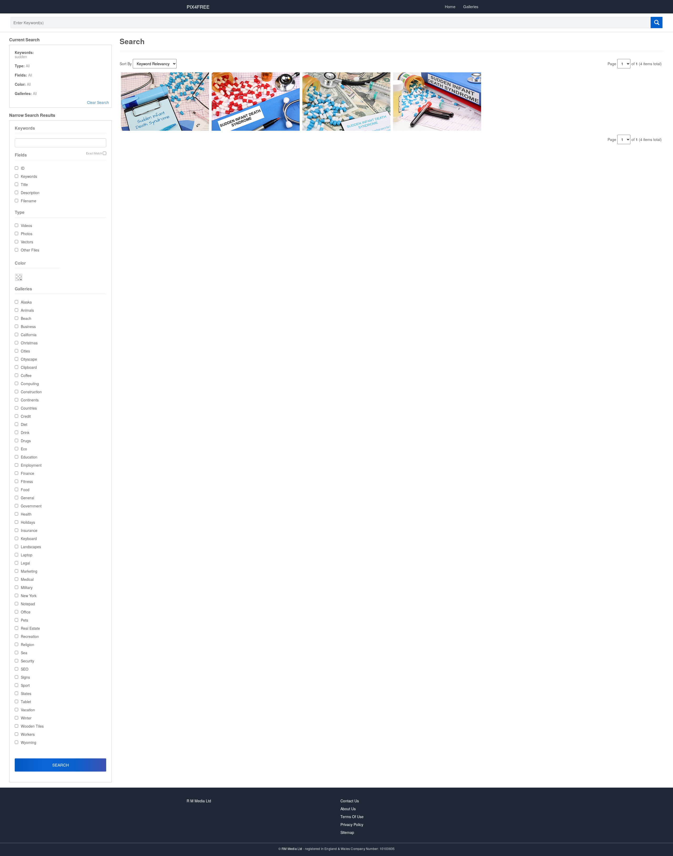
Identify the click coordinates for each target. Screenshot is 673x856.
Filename (28, 200)
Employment (31, 465)
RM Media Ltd (292, 848)
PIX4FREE (198, 6)
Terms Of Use (352, 816)
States (26, 693)
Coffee (26, 375)
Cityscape (29, 359)
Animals (27, 310)
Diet (24, 424)
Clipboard (29, 367)
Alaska (26, 302)
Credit (26, 416)
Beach (26, 318)
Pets (24, 620)
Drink (25, 432)
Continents (30, 399)
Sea (24, 652)
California (29, 334)
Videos (26, 225)
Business (28, 326)
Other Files (30, 250)
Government (31, 505)
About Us (348, 808)
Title (24, 184)
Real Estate (30, 628)
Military (27, 587)
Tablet (26, 701)
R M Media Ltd (199, 800)
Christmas (29, 342)
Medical (27, 579)
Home (450, 6)
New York (29, 595)
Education (29, 457)
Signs (25, 677)
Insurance (29, 530)
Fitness (27, 481)
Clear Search (98, 102)
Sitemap (347, 832)
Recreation (30, 636)
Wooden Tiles (32, 726)
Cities (25, 351)
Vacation (28, 709)
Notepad (28, 603)
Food (25, 489)
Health (26, 514)
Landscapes (31, 546)
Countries (29, 408)
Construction (31, 391)
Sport (25, 685)
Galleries (470, 6)
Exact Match (94, 153)
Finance (27, 473)
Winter (26, 718)
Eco (24, 448)
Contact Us (349, 800)
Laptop (26, 554)
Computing (30, 383)
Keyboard (29, 538)
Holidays (28, 522)
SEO (24, 669)
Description (30, 192)
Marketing (29, 571)
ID (22, 168)
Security (27, 660)
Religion (27, 644)
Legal (25, 563)
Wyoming (28, 742)
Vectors (27, 241)
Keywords (29, 176)
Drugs (26, 440)
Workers (28, 734)
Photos (26, 233)
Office (25, 612)
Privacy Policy (351, 824)
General (27, 497)
